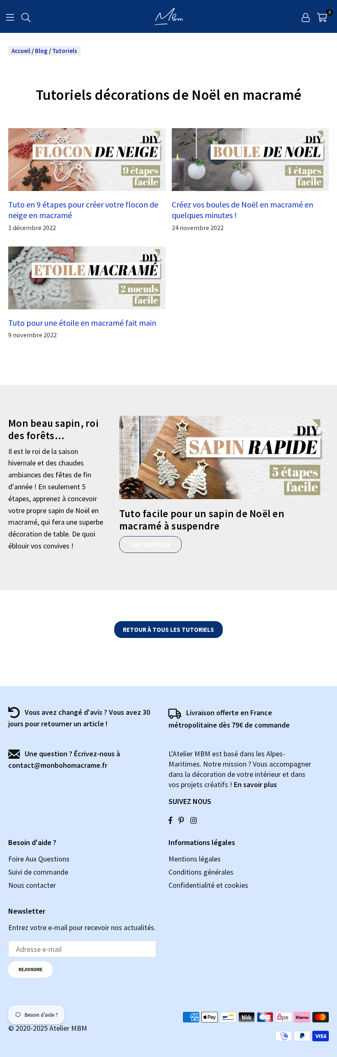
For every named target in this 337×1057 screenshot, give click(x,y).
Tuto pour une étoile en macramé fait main (82, 323)
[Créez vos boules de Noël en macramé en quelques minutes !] (250, 159)
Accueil (21, 51)
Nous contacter (32, 885)
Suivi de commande (38, 872)
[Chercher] (26, 16)
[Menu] (10, 16)
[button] (322, 16)
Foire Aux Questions (38, 859)
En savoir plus (255, 784)
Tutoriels (64, 51)
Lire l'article (150, 544)
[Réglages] (305, 16)
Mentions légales (194, 859)
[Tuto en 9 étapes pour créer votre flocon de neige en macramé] (87, 159)
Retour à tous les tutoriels (168, 629)
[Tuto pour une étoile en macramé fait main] (87, 277)
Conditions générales (200, 872)
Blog (41, 51)
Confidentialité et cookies (208, 885)
